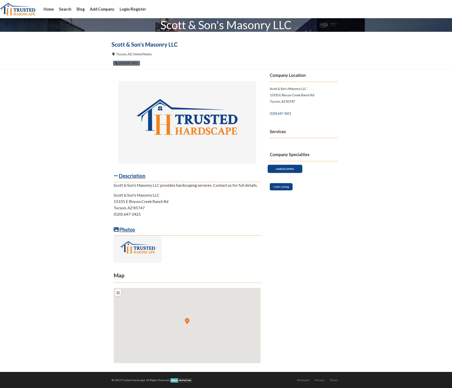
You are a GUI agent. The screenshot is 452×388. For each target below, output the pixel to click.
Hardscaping (285, 168)
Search (65, 9)
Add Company (102, 9)
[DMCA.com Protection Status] (181, 380)
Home (48, 9)
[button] (187, 321)
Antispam (303, 380)
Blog (80, 9)
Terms (334, 380)
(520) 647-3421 (280, 113)
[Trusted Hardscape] (17, 9)
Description (132, 176)
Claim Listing (281, 186)
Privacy (320, 380)
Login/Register (133, 9)
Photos (127, 229)
